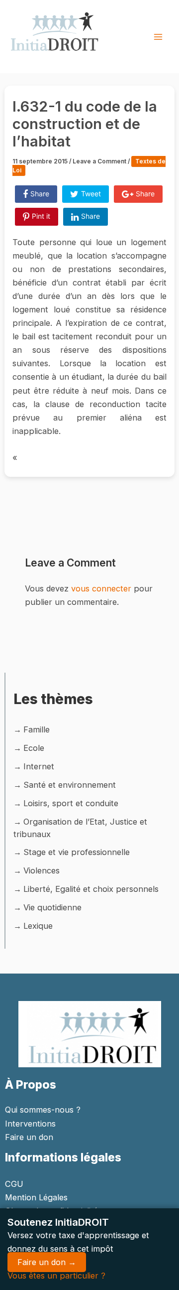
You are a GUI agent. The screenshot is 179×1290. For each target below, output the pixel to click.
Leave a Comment (99, 161)
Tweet (91, 193)
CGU (14, 1184)
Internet (38, 766)
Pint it (41, 216)
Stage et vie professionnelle (76, 852)
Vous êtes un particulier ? (56, 1276)
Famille (36, 729)
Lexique (38, 926)
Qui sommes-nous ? (43, 1110)
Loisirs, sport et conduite (70, 803)
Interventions (30, 1124)
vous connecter (101, 588)
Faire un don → (46, 1262)
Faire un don (29, 1137)
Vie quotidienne (52, 907)
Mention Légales (36, 1197)
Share (39, 193)
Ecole (33, 748)
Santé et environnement (69, 785)
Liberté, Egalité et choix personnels (91, 889)
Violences (41, 870)
